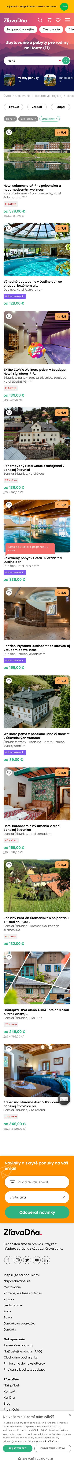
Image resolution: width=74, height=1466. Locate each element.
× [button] (69, 1414)
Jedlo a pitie (13, 1305)
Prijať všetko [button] (18, 1448)
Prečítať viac (52, 1441)
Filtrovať (13, 107)
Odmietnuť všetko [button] (52, 1448)
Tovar (8, 1317)
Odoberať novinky (37, 1212)
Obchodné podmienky (21, 1357)
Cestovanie (51, 29)
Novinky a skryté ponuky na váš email (36, 1165)
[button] (40, 20)
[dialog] (37, 1438)
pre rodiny (27, 118)
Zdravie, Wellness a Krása (23, 1293)
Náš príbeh (12, 1385)
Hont (9, 118)
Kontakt (9, 1391)
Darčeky (10, 1329)
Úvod (7, 96)
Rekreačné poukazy (18, 1345)
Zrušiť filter (48, 118)
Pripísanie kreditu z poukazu (24, 1369)
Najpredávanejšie (20, 29)
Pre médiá (11, 1409)
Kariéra (9, 1397)
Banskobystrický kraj (48, 96)
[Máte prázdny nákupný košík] (49, 20)
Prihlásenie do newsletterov (24, 1363)
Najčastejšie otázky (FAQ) (23, 1351)
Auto (7, 1311)
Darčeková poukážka (19, 1323)
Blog (7, 1403)
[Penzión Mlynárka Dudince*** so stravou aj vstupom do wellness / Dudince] (37, 628)
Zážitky (9, 1299)
